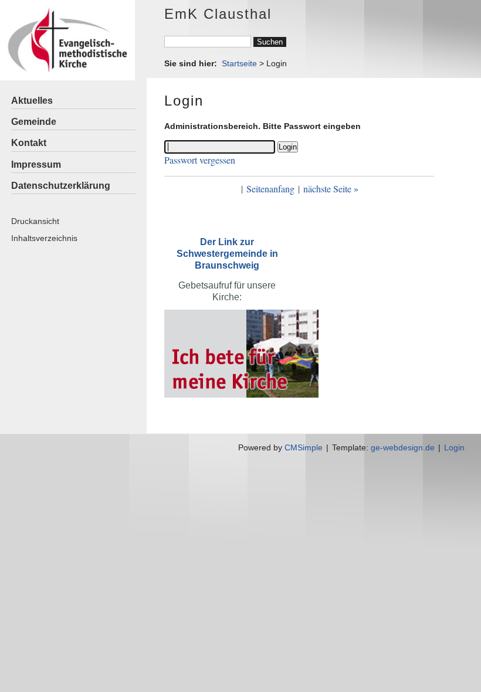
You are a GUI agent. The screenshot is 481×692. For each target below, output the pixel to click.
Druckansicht (35, 221)
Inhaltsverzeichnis (44, 238)
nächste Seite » (330, 188)
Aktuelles (32, 101)
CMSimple (303, 447)
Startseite (239, 63)
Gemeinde (33, 122)
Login (454, 447)
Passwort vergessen (199, 160)
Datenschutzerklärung (60, 186)
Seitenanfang (270, 188)
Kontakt (28, 143)
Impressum (36, 164)
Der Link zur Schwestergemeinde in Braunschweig (227, 253)
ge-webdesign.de (403, 447)
